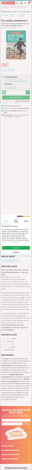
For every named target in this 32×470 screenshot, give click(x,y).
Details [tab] (26, 221)
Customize (16, 252)
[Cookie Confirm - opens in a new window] (23, 216)
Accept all (16, 248)
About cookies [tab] (16, 221)
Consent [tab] (5, 221)
